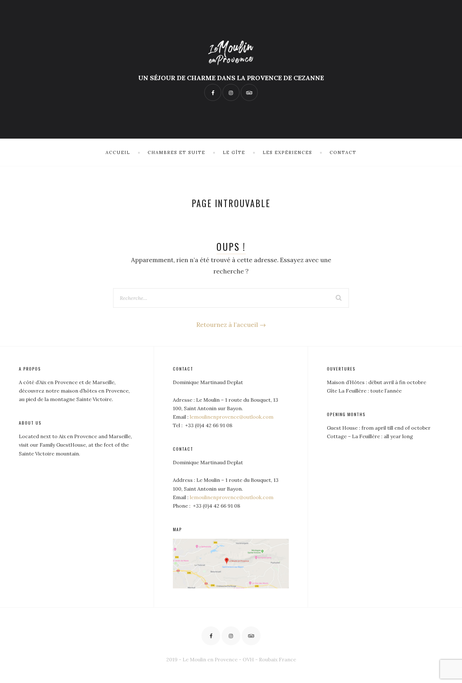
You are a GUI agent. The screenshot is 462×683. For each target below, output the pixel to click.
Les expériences (287, 152)
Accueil (118, 152)
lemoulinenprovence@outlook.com (231, 417)
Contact (343, 152)
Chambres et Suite (176, 152)
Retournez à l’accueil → (231, 324)
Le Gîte (234, 152)
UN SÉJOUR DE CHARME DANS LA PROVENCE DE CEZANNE (231, 78)
